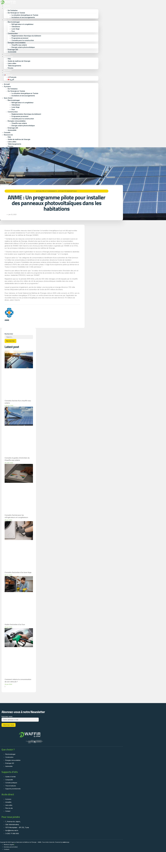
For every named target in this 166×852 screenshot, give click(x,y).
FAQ (9, 59)
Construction (13, 33)
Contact (7, 151)
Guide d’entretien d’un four (15, 624)
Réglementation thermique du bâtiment (26, 36)
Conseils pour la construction (23, 40)
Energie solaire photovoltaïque (23, 47)
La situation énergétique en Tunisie (25, 15)
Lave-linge (16, 29)
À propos (7, 8)
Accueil (7, 84)
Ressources (8, 56)
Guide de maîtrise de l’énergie (19, 61)
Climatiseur (16, 27)
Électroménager (14, 22)
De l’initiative (12, 10)
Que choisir (8, 20)
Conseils (7, 132)
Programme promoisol (20, 38)
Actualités (8, 149)
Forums (10, 146)
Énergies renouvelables (17, 43)
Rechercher (9, 334)
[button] (49, 82)
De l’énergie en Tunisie (16, 13)
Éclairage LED (13, 50)
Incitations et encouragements (23, 17)
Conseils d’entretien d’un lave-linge (18, 572)
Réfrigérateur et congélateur (23, 24)
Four (13, 31)
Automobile (12, 52)
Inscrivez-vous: (7, 716)
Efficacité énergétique (67, 191)
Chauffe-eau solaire (19, 45)
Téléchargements (14, 66)
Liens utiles (12, 63)
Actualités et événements (46, 191)
